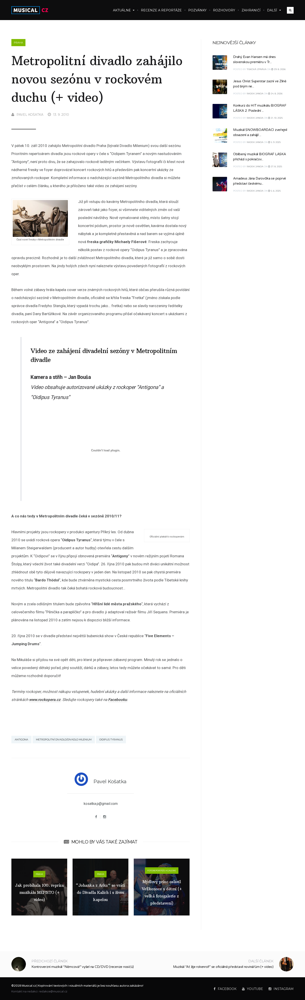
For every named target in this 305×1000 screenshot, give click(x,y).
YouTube (255, 989)
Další (272, 10)
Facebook (227, 989)
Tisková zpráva (256, 69)
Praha (18, 42)
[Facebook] (96, 817)
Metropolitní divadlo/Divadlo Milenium (64, 739)
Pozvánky (197, 10)
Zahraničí (251, 10)
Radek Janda (255, 93)
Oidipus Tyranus (111, 739)
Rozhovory (224, 10)
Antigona (21, 739)
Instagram (284, 989)
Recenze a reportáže (161, 10)
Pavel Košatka (30, 115)
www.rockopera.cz (45, 699)
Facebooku (117, 699)
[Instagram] (104, 817)
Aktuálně (122, 10)
